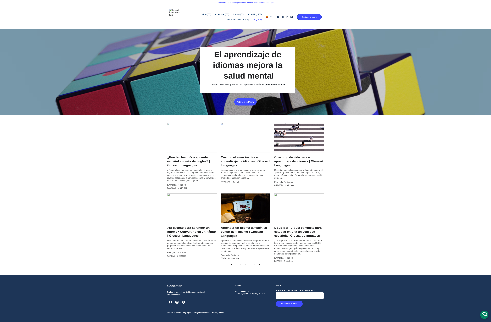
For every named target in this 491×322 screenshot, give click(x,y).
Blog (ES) (257, 19)
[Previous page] (231, 265)
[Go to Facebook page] (279, 17)
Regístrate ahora (309, 17)
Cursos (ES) (238, 14)
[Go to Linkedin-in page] (288, 17)
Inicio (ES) (206, 14)
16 (254, 264)
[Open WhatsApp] (484, 315)
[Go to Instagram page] (283, 17)
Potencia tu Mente (245, 102)
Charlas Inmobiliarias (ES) (237, 19)
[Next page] (259, 265)
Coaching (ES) (255, 14)
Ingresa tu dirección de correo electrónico (295, 290)
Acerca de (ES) (222, 14)
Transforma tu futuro (289, 304)
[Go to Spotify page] (291, 17)
